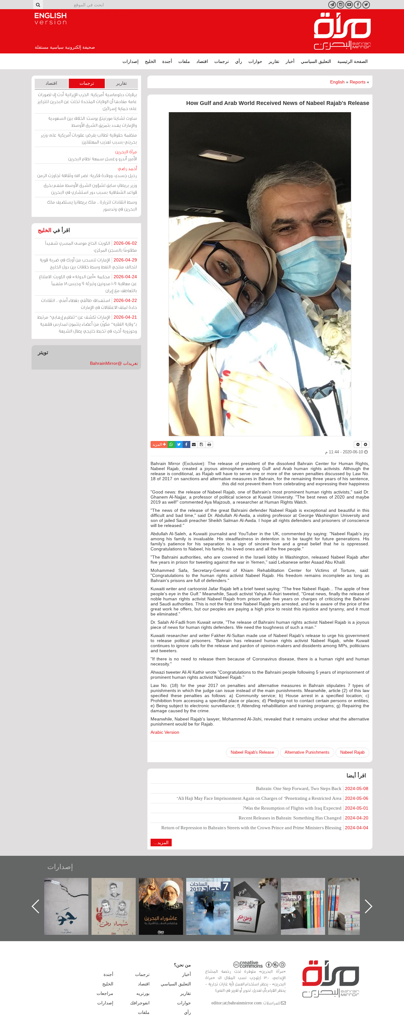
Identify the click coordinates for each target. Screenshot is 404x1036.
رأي (238, 61)
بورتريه (143, 993)
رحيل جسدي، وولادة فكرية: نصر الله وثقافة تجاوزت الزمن (87, 172)
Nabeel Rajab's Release (252, 752)
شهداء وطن (167, 884)
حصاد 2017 (262, 884)
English (337, 81)
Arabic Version (165, 732)
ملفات (184, 61)
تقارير (274, 61)
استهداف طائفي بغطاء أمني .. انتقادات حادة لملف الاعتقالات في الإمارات (89, 303)
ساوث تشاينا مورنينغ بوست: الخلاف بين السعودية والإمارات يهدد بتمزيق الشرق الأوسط (92, 121)
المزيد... (161, 842)
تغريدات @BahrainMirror (114, 363)
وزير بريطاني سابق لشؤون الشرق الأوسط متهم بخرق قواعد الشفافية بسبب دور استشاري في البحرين (90, 188)
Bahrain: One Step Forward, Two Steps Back (312, 788)
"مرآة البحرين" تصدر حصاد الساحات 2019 (356, 892)
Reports (357, 81)
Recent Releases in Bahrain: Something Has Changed (303, 817)
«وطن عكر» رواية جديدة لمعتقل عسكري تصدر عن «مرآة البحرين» (309, 896)
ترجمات (221, 61)
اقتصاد (202, 61)
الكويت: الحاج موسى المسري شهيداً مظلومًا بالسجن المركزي (91, 246)
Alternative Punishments (307, 752)
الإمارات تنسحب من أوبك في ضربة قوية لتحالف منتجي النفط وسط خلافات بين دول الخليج (88, 263)
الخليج (150, 61)
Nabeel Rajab (352, 752)
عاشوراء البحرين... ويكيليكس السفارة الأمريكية (215, 892)
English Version (50, 18)
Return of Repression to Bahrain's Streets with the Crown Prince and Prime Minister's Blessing (264, 827)
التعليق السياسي (316, 61)
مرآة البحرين (342, 31)
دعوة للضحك (72, 884)
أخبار (290, 61)
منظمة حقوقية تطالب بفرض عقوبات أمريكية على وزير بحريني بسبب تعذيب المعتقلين (89, 138)
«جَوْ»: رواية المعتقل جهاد (120, 888)
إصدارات (130, 61)
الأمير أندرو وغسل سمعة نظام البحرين (102, 155)
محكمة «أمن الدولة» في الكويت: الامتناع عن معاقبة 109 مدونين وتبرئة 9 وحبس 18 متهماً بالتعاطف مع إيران (88, 283)
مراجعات (105, 993)
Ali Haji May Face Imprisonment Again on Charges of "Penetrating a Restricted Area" (272, 798)
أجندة (167, 61)
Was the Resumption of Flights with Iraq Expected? (305, 808)
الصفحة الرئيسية (352, 61)
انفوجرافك (140, 1002)
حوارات (255, 61)
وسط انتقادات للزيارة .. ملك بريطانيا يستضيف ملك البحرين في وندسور (92, 205)
